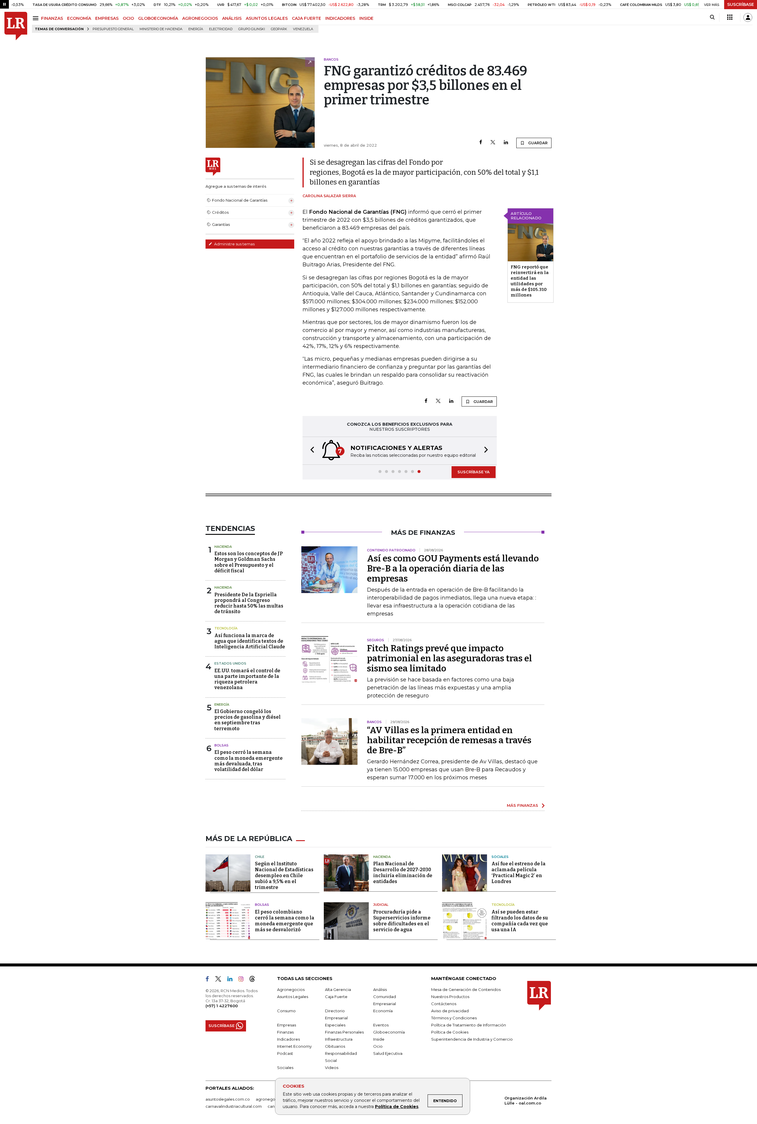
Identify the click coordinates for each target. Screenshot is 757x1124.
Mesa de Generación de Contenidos (466, 989)
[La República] (15, 26)
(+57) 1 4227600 (222, 1005)
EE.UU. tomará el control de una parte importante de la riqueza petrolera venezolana (247, 679)
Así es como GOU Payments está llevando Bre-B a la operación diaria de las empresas (453, 568)
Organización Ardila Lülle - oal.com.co (525, 1100)
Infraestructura (338, 1039)
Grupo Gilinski (251, 29)
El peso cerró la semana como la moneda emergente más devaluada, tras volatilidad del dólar (248, 760)
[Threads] (254, 980)
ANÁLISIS (232, 18)
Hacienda (223, 547)
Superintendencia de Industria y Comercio (472, 1039)
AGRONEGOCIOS (200, 18)
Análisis (380, 989)
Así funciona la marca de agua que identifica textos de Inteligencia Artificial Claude (249, 641)
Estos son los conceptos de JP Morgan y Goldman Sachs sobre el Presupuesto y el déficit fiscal (248, 562)
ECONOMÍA (79, 18)
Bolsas (221, 745)
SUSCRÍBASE (740, 4)
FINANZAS (52, 18)
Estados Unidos (230, 663)
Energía (195, 29)
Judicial (380, 905)
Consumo (286, 1010)
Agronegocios (291, 989)
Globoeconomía (389, 1032)
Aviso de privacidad (450, 1010)
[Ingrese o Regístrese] (747, 17)
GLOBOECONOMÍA (158, 18)
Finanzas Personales (344, 1032)
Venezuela (303, 29)
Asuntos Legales (292, 996)
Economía (383, 1010)
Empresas (286, 1025)
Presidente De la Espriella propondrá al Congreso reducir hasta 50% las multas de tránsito (248, 603)
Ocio (378, 1046)
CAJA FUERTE (306, 18)
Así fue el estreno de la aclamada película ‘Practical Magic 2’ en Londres (518, 872)
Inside (378, 1039)
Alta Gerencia (338, 989)
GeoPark (279, 29)
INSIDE (366, 18)
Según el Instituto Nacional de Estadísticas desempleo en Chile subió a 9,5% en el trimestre (284, 875)
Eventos (381, 1025)
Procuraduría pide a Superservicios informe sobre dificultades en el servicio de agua (402, 920)
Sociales (500, 857)
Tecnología (225, 628)
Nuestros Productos (450, 996)
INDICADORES (340, 18)
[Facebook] (480, 142)
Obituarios (335, 1046)
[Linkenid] (232, 980)
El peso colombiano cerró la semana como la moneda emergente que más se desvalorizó (284, 920)
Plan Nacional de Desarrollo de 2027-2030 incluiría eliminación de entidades (402, 872)
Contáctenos (443, 1003)
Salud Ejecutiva (387, 1053)
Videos (331, 1067)
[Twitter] (493, 142)
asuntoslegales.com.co (228, 1099)
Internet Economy (294, 1046)
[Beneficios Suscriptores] (729, 17)
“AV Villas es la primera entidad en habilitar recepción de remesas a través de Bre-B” (449, 740)
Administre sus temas (234, 244)
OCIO (128, 18)
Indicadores (288, 1039)
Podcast (285, 1053)
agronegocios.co (272, 1099)
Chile (259, 857)
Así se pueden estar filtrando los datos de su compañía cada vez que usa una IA (519, 920)
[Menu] (36, 18)
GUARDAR (537, 143)
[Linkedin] (506, 142)
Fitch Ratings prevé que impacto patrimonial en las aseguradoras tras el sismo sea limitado (449, 658)
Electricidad (220, 29)
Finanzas (285, 1032)
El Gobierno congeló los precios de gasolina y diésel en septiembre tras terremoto (247, 720)
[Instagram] (243, 980)
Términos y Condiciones (454, 1018)
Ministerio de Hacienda (161, 29)
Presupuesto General (113, 29)
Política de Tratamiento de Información (468, 1025)
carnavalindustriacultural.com (234, 1106)
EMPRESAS (107, 18)
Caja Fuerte (336, 996)
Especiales (335, 1025)
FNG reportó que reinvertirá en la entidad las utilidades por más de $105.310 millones (530, 281)
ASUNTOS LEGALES (267, 18)
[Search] (712, 17)
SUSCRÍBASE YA (473, 471)
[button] (310, 450)
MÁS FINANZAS (522, 805)
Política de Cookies (396, 1106)
